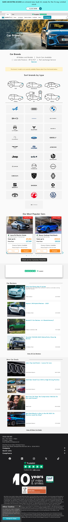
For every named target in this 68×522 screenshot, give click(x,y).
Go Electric (35, 17)
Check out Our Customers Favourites (34, 260)
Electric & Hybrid (27, 17)
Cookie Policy (11, 515)
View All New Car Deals (34, 430)
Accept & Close (11, 518)
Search (48, 17)
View (13, 251)
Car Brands (20, 17)
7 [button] (41, 255)
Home (15, 17)
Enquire (26, 251)
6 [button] (39, 255)
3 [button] (31, 255)
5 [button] (36, 255)
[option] (19, 235)
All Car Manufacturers (16, 32)
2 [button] (29, 255)
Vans (13, 14)
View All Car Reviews (34, 353)
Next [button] (62, 235)
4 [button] (34, 255)
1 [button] (26, 255)
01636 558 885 (7, 437)
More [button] (39, 17)
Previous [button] (6, 235)
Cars (8, 14)
